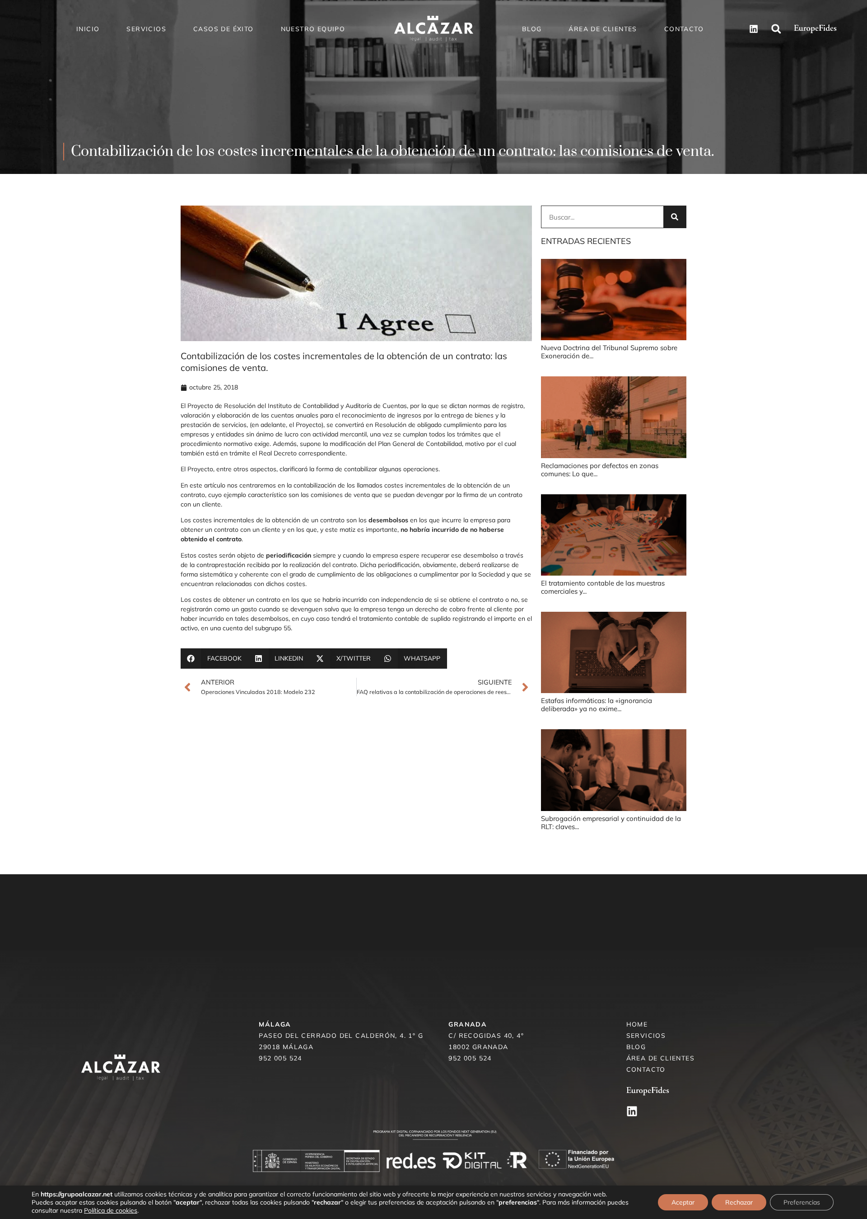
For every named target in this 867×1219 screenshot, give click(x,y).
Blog (532, 29)
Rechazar (739, 1202)
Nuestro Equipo (313, 29)
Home (637, 1024)
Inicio (87, 29)
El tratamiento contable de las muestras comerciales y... (603, 587)
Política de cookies (110, 1210)
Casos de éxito (223, 29)
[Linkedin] (632, 1111)
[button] (776, 29)
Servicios (146, 29)
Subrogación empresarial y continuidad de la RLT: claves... (611, 822)
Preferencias (801, 1202)
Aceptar (683, 1202)
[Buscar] (674, 217)
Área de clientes (603, 29)
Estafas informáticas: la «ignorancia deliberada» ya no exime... (596, 704)
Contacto (684, 29)
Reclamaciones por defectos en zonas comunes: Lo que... (599, 469)
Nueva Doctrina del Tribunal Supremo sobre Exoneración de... (609, 351)
